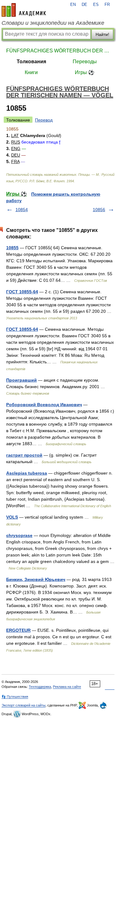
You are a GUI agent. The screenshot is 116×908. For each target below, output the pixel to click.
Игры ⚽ (84, 72)
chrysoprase (19, 535)
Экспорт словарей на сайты (23, 705)
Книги (31, 72)
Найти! (102, 34)
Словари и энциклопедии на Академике (53, 23)
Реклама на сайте (67, 687)
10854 (21, 209)
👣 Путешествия (15, 696)
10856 (99, 209)
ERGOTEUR (18, 630)
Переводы (85, 61)
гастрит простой (24, 455)
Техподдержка (40, 687)
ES (96, 4)
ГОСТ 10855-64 (22, 291)
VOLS (12, 517)
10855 (12, 247)
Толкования (31, 61)
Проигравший (21, 380)
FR (107, 4)
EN (73, 4)
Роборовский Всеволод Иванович (44, 404)
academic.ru (24, 10)
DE (84, 4)
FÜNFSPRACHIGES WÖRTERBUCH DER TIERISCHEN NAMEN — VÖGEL (58, 50)
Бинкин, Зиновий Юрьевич (35, 579)
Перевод (44, 119)
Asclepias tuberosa (26, 473)
